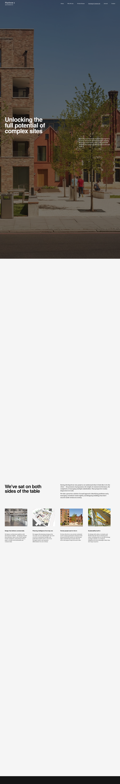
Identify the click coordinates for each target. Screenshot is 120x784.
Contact (113, 3)
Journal (106, 3)
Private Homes (81, 3)
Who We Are (70, 3)
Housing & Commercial (94, 3)
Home (62, 3)
